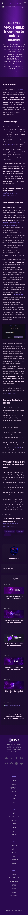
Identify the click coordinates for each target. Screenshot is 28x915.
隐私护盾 (14, 784)
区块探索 (14, 824)
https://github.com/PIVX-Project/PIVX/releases (10, 194)
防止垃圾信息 (14, 896)
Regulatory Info (14, 881)
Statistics (14, 827)
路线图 (14, 834)
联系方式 (14, 863)
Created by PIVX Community (14, 910)
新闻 (14, 831)
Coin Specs (14, 820)
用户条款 (14, 885)
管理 (14, 798)
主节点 (14, 795)
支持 (13, 849)
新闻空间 (14, 874)
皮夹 (14, 813)
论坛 (13, 852)
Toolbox (13, 845)
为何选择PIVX (14, 860)
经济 (14, 802)
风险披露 (14, 892)
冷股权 (14, 791)
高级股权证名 (14, 788)
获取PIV (14, 780)
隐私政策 (14, 888)
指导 (14, 856)
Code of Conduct (14, 878)
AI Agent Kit (12, 816)
